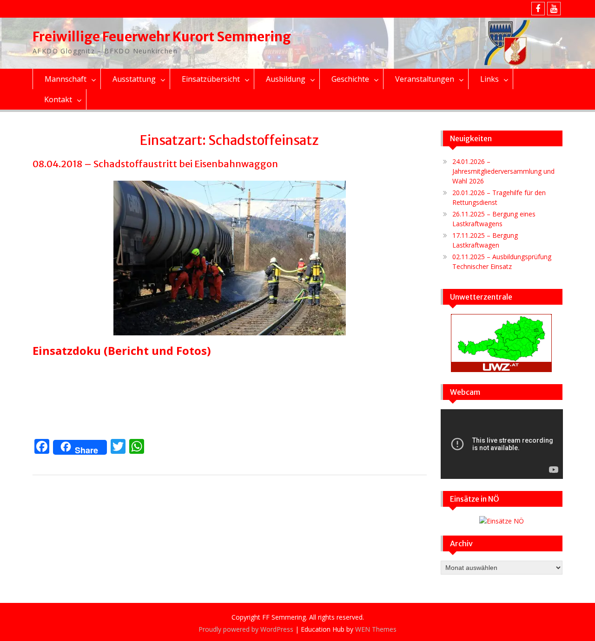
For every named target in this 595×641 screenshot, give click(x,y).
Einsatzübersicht (211, 79)
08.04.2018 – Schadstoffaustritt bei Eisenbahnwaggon (155, 164)
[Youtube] (554, 8)
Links (489, 79)
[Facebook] (538, 8)
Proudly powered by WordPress (245, 629)
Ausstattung (134, 79)
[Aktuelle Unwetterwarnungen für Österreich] (501, 369)
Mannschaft (65, 79)
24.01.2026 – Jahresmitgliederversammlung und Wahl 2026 (503, 171)
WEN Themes (376, 629)
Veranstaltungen (424, 79)
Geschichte (350, 79)
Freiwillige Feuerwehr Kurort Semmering (162, 36)
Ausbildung (285, 79)
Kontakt (58, 99)
